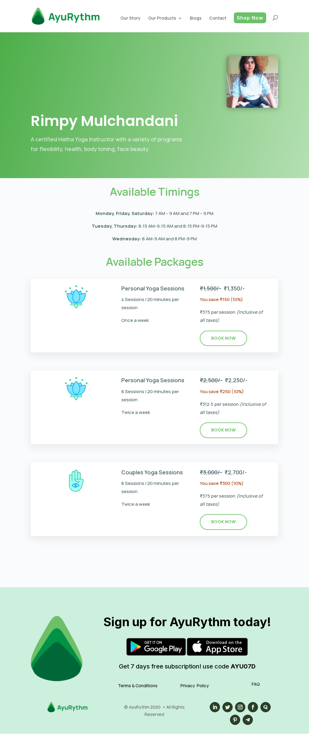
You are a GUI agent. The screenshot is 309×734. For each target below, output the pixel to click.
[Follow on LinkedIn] (215, 707)
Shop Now (250, 17)
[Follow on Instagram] (240, 707)
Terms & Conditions (138, 685)
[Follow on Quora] (265, 707)
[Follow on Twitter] (227, 707)
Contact (217, 18)
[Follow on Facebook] (253, 707)
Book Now (223, 338)
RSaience (189, 63)
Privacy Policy (194, 685)
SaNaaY (164, 41)
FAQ (256, 684)
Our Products (162, 18)
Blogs (196, 18)
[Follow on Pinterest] (235, 720)
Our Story (130, 18)
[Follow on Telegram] (248, 720)
